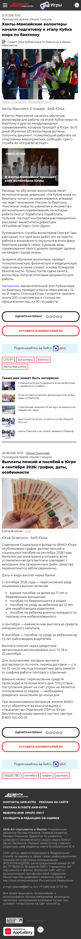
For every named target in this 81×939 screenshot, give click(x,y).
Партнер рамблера (35, 921)
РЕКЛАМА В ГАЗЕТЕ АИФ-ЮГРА (25, 807)
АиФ (28, 531)
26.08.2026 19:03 (12, 453)
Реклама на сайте (53, 802)
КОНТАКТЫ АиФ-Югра (19, 802)
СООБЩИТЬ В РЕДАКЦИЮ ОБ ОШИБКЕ (31, 818)
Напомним (10, 286)
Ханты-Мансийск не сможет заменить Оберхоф (46, 431)
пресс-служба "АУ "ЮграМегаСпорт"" (27, 102)
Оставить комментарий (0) (41, 331)
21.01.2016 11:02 (11, 15)
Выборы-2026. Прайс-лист (23, 813)
